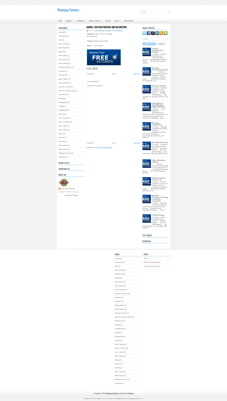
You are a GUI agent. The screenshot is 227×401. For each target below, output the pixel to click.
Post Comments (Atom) (104, 147)
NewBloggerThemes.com (135, 398)
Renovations (63, 94)
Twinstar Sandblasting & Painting (157, 50)
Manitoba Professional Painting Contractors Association (160, 198)
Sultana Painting (158, 215)
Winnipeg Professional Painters (160, 69)
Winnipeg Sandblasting (157, 124)
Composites (63, 36)
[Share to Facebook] (94, 68)
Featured (108, 21)
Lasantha (110, 398)
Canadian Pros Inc (68, 188)
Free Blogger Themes (121, 398)
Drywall (61, 52)
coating (61, 32)
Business (69, 21)
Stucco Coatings (64, 122)
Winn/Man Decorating (160, 142)
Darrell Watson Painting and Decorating (106, 27)
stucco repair (63, 126)
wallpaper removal (65, 153)
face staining (63, 59)
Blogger (75, 195)
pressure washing (64, 87)
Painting (61, 75)
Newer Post (90, 73)
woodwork (62, 157)
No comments (118, 30)
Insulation (62, 71)
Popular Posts (149, 44)
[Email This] (87, 68)
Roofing (61, 98)
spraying (61, 114)
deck (60, 40)
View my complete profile (69, 192)
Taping (61, 133)
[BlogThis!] (89, 68)
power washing (64, 83)
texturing (61, 141)
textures (61, 137)
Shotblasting (63, 110)
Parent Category (95, 21)
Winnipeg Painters (68, 9)
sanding (61, 106)
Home (60, 21)
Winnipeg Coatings (159, 86)
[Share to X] (92, 68)
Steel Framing (63, 118)
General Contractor (65, 67)
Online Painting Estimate (152, 262)
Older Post (137, 73)
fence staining (63, 63)
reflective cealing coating (67, 91)
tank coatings (63, 130)
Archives (161, 44)
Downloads (81, 21)
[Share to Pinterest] (96, 68)
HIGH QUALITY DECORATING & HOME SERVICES (158, 105)
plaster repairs (63, 79)
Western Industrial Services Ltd (159, 179)
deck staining (63, 44)
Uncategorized (129, 21)
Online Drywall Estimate (152, 266)
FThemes (93, 398)
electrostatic (63, 55)
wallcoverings (63, 149)
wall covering (63, 145)
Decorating (62, 48)
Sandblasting (63, 102)
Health (117, 21)
